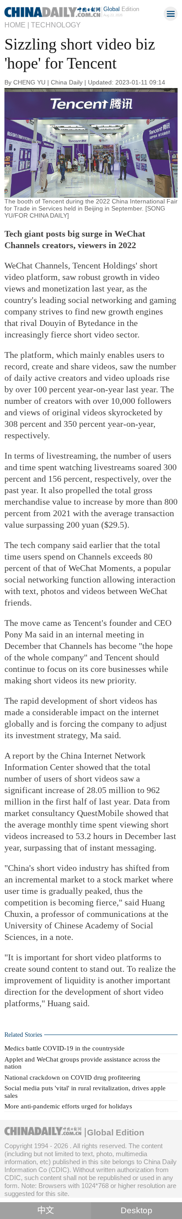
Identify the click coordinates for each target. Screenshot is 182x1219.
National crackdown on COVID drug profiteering (72, 1077)
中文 (45, 1210)
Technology (56, 25)
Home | (16, 25)
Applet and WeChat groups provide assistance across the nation (82, 1062)
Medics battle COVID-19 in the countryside (64, 1048)
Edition (121, 9)
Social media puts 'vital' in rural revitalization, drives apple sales (85, 1091)
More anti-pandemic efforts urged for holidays (68, 1106)
